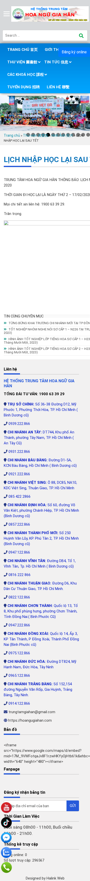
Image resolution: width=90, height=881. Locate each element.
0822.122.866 (19, 597)
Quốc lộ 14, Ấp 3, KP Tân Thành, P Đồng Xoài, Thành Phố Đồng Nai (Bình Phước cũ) (41, 639)
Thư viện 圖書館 (22, 62)
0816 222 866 (19, 575)
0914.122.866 (19, 703)
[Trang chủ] (50, 13)
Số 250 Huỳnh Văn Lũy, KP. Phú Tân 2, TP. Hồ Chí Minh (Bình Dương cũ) (41, 538)
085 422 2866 (19, 496)
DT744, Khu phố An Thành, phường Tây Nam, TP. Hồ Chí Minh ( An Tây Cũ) (39, 437)
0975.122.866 (19, 653)
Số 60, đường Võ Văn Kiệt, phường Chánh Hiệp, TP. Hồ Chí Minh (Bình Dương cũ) (41, 510)
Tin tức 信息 (56, 62)
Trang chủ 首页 (22, 49)
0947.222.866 (19, 625)
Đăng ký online (74, 52)
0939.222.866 (19, 423)
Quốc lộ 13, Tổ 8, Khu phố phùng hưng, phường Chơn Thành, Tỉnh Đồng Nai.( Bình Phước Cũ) (41, 611)
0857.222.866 (19, 524)
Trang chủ (12, 135)
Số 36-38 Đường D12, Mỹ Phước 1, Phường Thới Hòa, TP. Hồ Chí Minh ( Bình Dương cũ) (41, 409)
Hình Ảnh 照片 (62, 135)
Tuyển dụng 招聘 (23, 87)
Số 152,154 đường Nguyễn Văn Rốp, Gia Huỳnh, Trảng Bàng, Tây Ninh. (38, 689)
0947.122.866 (19, 552)
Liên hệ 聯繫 (58, 87)
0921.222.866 (19, 474)
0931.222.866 (19, 451)
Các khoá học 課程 (25, 74)
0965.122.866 (19, 675)
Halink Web (55, 878)
